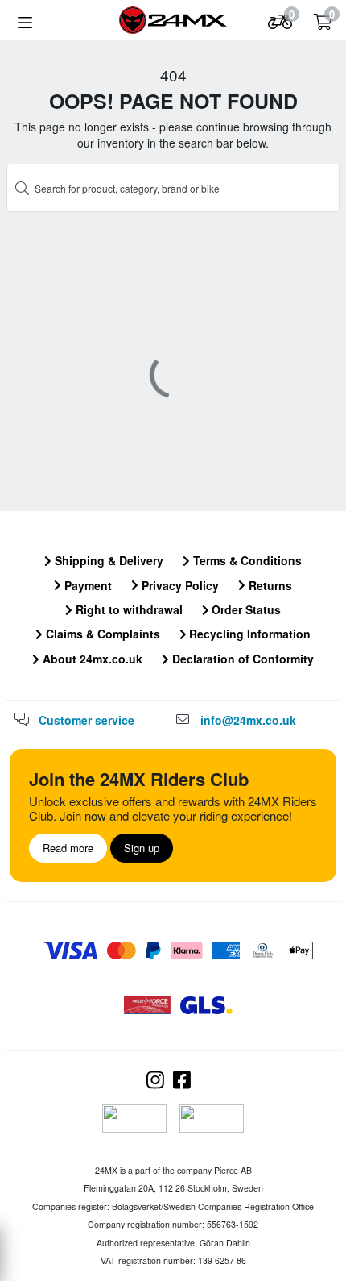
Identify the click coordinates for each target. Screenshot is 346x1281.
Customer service (86, 720)
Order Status (244, 609)
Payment (86, 585)
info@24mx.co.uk (248, 720)
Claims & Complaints (101, 634)
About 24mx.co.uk (90, 659)
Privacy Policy (178, 585)
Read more (68, 847)
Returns (268, 585)
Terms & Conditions (246, 560)
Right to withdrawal (127, 609)
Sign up (141, 847)
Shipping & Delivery (107, 560)
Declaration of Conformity (241, 659)
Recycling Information (248, 634)
